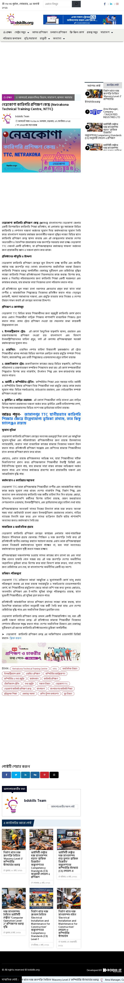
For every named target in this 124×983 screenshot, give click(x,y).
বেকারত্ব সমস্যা (28, 694)
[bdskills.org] (20, 19)
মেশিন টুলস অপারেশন (49, 694)
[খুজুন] (76, 4)
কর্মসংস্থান (34, 679)
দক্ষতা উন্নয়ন (44, 684)
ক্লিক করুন (15, 638)
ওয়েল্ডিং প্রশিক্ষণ (33, 674)
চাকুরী (43, 38)
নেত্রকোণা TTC (62, 684)
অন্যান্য (57, 38)
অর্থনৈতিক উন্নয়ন (69, 669)
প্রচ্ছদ (9, 32)
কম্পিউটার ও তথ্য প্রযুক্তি (14, 679)
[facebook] (105, 4)
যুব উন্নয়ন (68, 694)
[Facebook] (6, 775)
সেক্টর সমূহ (20, 32)
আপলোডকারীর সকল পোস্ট (63, 807)
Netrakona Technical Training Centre (29, 669)
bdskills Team (35, 801)
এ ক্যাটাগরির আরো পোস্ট (17, 823)
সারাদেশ (105, 32)
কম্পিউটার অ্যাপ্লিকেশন (55, 674)
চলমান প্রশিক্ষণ (58, 32)
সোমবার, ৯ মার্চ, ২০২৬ (41, 882)
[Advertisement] (41, 79)
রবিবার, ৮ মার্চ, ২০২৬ (68, 876)
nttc (55, 669)
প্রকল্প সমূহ (92, 32)
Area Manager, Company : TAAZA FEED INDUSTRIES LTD (111, 113)
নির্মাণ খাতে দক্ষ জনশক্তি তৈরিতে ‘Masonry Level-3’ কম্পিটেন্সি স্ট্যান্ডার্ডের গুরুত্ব (13, 858)
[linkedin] (111, 4)
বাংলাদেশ (41, 689)
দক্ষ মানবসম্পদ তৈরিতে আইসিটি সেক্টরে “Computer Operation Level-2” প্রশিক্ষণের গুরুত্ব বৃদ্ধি (13, 919)
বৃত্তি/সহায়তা (30, 38)
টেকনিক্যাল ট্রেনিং (11, 684)
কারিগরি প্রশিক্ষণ (51, 679)
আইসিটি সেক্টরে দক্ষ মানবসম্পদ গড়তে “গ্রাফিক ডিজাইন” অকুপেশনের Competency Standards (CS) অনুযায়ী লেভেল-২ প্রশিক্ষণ (40, 864)
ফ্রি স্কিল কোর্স (77, 32)
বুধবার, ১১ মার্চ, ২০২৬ (13, 870)
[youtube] (117, 4)
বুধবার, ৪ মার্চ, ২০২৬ (13, 932)
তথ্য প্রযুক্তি (29, 684)
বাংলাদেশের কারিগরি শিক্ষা (61, 689)
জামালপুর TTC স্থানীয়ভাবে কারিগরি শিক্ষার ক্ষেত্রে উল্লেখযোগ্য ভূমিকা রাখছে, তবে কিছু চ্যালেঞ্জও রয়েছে (41, 419)
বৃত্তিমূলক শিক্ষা (10, 694)
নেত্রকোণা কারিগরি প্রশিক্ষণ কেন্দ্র (17, 689)
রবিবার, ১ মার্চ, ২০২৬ (41, 944)
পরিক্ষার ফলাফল (12, 38)
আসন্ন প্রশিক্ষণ (39, 32)
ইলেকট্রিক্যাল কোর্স (12, 674)
